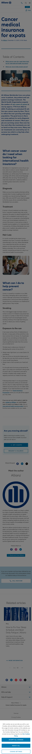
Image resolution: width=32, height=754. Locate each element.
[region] (16, 737)
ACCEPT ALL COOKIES (16, 740)
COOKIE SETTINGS (16, 751)
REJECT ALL (16, 746)
